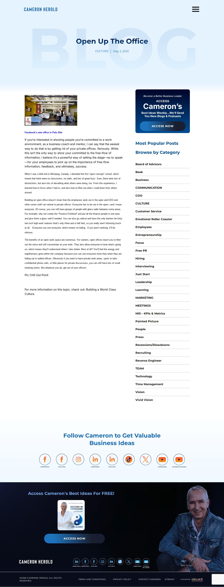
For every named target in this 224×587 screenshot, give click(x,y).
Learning (142, 290)
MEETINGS (143, 305)
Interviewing (144, 266)
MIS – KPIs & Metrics (150, 313)
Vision (140, 392)
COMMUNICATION (148, 187)
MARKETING (144, 297)
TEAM (139, 368)
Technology (143, 376)
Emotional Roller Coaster (153, 219)
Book (139, 172)
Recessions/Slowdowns (152, 345)
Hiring (140, 258)
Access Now (163, 126)
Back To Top (186, 565)
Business (142, 180)
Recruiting (143, 352)
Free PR (141, 250)
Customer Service (148, 211)
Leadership (143, 282)
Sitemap (169, 579)
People (140, 329)
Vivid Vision (144, 400)
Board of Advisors (148, 164)
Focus (139, 242)
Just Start (142, 274)
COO (138, 195)
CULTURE (142, 203)
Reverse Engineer (148, 360)
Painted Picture (147, 321)
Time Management (149, 384)
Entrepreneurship (148, 235)
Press (139, 337)
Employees (143, 227)
